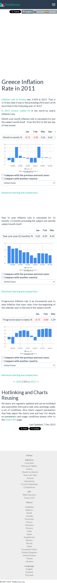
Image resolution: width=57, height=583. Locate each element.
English (28, 11)
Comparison (29, 487)
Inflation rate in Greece (14, 99)
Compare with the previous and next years (26, 175)
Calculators (29, 481)
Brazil (29, 513)
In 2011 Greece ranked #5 (16, 110)
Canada (29, 516)
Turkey (29, 558)
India (29, 531)
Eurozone (29, 519)
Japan (29, 534)
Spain (29, 546)
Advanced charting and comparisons (20, 192)
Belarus (29, 510)
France (29, 522)
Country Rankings (29, 484)
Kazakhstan (29, 537)
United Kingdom (29, 552)
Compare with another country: (21, 178)
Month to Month (30, 472)
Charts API (10, 419)
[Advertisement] (28, 43)
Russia (29, 543)
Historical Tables (29, 466)
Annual (30, 478)
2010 (19, 381)
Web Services (29, 494)
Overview (29, 463)
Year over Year (30, 475)
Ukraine (29, 561)
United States (29, 555)
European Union (29, 549)
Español (52, 11)
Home (29, 455)
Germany (29, 525)
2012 (33, 381)
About (29, 502)
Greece (29, 528)
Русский (40, 11)
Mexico (29, 540)
